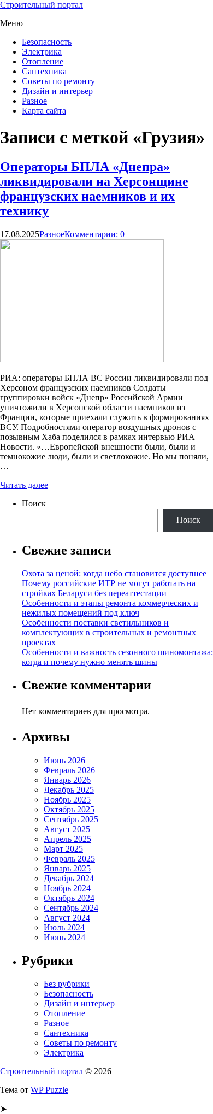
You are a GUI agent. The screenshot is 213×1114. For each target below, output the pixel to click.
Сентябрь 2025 (71, 819)
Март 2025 (63, 848)
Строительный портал (41, 4)
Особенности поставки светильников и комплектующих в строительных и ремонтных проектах (109, 632)
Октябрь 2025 (69, 809)
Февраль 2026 (69, 770)
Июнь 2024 (64, 937)
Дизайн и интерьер (57, 91)
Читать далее (24, 485)
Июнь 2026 (64, 760)
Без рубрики (67, 983)
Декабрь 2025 (69, 789)
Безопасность (47, 41)
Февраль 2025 (69, 858)
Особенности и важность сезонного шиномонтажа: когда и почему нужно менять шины (117, 657)
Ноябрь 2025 (67, 799)
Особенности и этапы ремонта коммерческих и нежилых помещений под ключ (110, 607)
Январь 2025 (67, 868)
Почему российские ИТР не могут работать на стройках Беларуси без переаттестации (109, 588)
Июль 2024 (64, 927)
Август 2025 (67, 829)
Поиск (34, 503)
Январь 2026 (67, 780)
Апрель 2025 (67, 839)
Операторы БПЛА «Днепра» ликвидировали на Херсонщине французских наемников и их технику (94, 189)
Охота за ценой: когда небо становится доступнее (114, 573)
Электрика (42, 51)
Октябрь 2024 (69, 898)
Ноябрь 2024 (67, 888)
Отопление (42, 61)
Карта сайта (44, 110)
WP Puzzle (49, 1089)
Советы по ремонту (58, 81)
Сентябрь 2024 (71, 907)
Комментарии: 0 (94, 234)
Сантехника (44, 71)
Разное (34, 100)
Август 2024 (67, 917)
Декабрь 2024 (69, 878)
